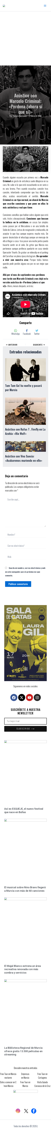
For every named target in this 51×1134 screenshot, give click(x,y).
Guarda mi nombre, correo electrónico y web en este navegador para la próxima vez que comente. (25, 571)
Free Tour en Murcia (25, 1084)
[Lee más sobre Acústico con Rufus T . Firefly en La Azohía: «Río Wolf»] (25, 411)
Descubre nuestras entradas (25, 1068)
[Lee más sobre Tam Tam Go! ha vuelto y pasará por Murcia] (25, 369)
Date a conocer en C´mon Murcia (8, 1084)
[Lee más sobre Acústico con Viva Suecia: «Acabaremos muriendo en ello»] (25, 446)
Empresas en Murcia (25, 1075)
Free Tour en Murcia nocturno (8, 1075)
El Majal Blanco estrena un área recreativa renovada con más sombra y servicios (22, 969)
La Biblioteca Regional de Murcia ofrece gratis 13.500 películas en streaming (23, 1051)
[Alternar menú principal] (45, 6)
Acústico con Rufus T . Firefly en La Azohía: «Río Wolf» (25, 431)
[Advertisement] (25, 38)
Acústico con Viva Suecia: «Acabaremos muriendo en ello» (23, 458)
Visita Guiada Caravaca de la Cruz (42, 1084)
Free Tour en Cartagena (42, 1075)
